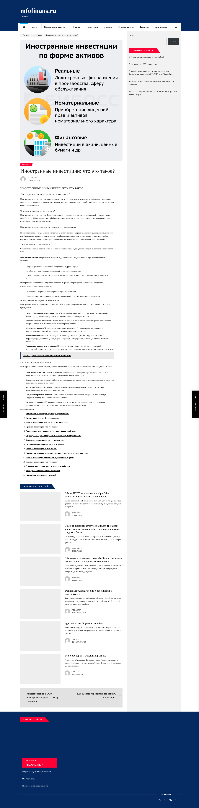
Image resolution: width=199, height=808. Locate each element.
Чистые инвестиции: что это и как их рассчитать (47, 423)
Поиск (132, 35)
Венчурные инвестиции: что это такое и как (45, 440)
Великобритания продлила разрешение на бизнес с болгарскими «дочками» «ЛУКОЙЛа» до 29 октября (150, 72)
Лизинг (108, 27)
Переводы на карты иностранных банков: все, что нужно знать (53, 436)
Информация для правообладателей (36, 772)
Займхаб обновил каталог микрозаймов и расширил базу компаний (152, 82)
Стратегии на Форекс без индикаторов (42, 418)
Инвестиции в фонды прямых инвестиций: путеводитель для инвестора (57, 453)
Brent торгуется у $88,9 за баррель (142, 64)
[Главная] (24, 27)
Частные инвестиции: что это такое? (42, 462)
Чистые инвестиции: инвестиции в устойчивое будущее (50, 458)
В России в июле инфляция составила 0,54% (147, 57)
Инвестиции (92, 27)
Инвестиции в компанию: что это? (41, 475)
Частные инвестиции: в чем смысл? (41, 449)
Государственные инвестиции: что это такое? (45, 444)
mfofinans (76, 513)
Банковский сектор (54, 27)
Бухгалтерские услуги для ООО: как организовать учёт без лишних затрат (153, 93)
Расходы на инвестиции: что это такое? (43, 471)
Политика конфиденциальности (35, 786)
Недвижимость (126, 27)
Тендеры (144, 27)
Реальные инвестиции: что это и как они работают (48, 466)
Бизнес (76, 27)
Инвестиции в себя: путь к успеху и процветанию (47, 414)
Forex (34, 27)
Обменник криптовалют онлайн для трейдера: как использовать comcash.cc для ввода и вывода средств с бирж (92, 529)
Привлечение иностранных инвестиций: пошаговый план (51, 431)
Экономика (161, 27)
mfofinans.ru (38, 10)
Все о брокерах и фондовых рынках (85, 655)
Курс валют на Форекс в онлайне (84, 623)
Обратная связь (28, 779)
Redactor (32, 178)
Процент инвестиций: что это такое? (42, 427)
